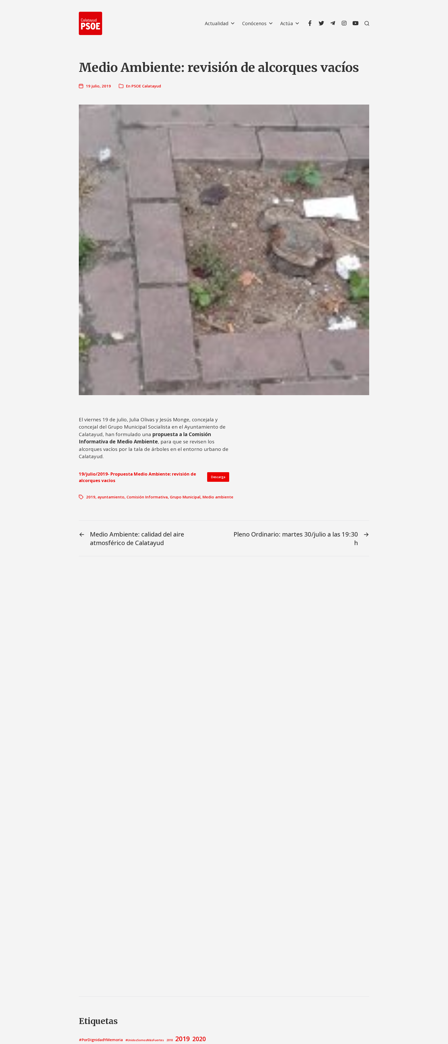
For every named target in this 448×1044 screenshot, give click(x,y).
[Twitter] (321, 23)
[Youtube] (355, 23)
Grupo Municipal (185, 496)
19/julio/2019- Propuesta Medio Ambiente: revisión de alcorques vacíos (137, 477)
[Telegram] (332, 23)
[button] (367, 23)
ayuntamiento (110, 496)
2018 (169, 1040)
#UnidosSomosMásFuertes (144, 1040)
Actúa (286, 23)
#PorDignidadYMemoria (101, 1039)
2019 (90, 496)
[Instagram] (344, 23)
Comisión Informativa (147, 496)
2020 (199, 1039)
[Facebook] (310, 23)
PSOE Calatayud (146, 85)
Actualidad (216, 23)
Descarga (218, 477)
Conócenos (254, 23)
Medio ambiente (217, 496)
